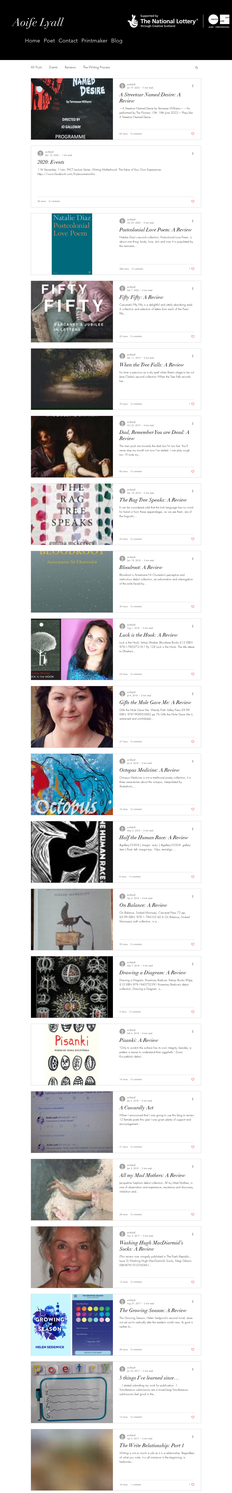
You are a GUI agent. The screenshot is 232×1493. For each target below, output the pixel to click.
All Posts (36, 67)
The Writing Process (96, 67)
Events (53, 67)
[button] (196, 68)
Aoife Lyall (38, 22)
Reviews (70, 67)
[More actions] (194, 86)
